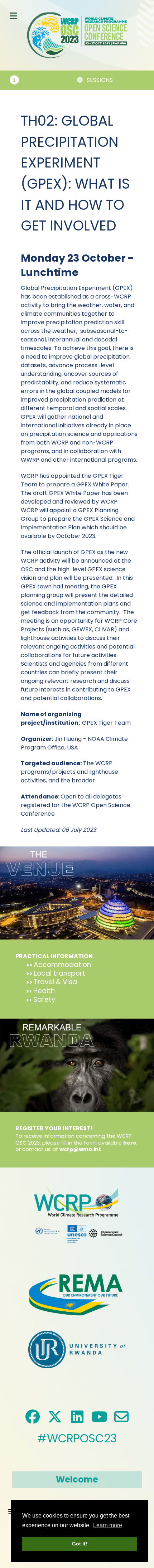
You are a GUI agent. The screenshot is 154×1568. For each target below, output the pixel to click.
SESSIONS (85, 80)
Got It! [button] (79, 1544)
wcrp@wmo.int (80, 1149)
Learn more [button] (107, 1525)
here (129, 1142)
